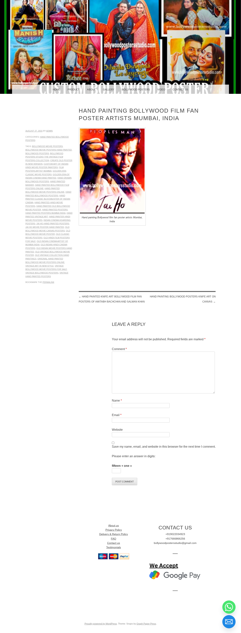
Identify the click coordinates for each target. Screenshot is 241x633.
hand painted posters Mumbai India (45, 213)
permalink (48, 282)
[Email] (229, 621)
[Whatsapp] (229, 607)
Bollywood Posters (136, 89)
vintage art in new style (39, 266)
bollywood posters (37, 153)
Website (117, 429)
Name (117, 400)
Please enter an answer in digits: (133, 456)
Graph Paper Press (146, 623)
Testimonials (113, 547)
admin (49, 131)
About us (113, 525)
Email (116, 415)
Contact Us (180, 89)
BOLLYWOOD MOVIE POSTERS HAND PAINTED (48, 150)
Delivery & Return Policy (113, 534)
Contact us (113, 543)
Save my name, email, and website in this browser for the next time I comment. (164, 446)
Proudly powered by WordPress (101, 623)
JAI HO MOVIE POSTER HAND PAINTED (44, 227)
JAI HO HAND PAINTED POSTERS (52, 223)
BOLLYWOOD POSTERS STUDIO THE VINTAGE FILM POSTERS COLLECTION (44, 156)
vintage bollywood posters (41, 273)
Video (161, 89)
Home (56, 89)
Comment (119, 349)
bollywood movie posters (47, 146)
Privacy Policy (113, 529)
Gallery (108, 89)
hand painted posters (55, 209)
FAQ (113, 538)
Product (73, 89)
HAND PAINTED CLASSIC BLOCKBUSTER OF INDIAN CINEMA (47, 199)
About (91, 89)
